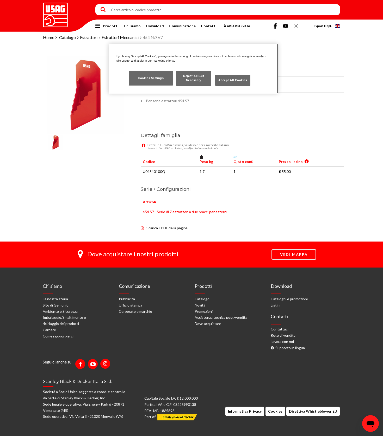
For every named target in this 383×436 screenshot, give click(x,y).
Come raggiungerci (58, 336)
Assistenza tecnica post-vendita (221, 317)
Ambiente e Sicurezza (60, 311)
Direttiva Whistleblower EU (313, 411)
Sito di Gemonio (56, 305)
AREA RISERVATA (238, 26)
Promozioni (204, 311)
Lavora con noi (282, 341)
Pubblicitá (127, 299)
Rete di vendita (283, 335)
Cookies (275, 411)
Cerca (103, 10)
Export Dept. (323, 26)
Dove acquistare (208, 323)
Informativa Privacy (245, 411)
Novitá (200, 305)
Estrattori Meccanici (120, 37)
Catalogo (67, 37)
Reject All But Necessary (193, 78)
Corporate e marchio (135, 311)
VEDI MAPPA (294, 254)
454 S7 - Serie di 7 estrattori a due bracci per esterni (185, 212)
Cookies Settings (151, 78)
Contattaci (279, 329)
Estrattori (88, 37)
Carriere (49, 330)
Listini (275, 305)
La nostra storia (55, 299)
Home (48, 37)
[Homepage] (55, 13)
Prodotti (111, 26)
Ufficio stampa (130, 305)
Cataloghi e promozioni (289, 299)
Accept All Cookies (232, 80)
